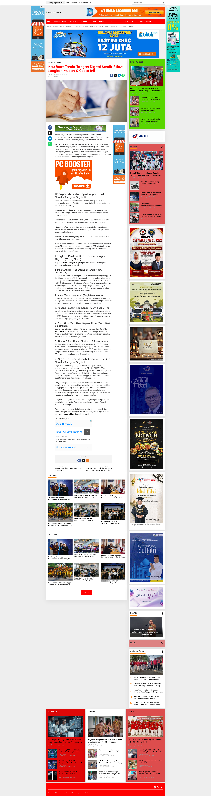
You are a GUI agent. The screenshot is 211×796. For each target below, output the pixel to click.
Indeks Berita (84, 793)
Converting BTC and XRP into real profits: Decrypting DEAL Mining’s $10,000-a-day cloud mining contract (70, 751)
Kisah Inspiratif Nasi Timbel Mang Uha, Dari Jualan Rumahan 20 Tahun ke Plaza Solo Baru (151, 751)
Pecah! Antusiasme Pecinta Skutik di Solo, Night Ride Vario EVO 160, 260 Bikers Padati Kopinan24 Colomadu (151, 194)
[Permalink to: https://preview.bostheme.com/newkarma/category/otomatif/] (162, 147)
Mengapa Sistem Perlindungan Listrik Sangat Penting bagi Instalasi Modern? (98, 468)
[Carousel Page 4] (151, 634)
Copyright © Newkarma (55, 793)
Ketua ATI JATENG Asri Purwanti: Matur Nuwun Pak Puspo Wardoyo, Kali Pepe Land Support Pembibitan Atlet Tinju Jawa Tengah (147, 685)
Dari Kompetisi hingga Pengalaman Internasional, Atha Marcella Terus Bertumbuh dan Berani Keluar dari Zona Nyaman (60, 499)
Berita (49, 76)
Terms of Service (71, 793)
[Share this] (111, 75)
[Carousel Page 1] (143, 634)
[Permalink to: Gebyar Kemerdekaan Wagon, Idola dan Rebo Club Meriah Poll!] (145, 726)
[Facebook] (79, 460)
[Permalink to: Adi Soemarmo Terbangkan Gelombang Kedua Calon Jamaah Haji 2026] (134, 122)
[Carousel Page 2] (145, 634)
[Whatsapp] (123, 75)
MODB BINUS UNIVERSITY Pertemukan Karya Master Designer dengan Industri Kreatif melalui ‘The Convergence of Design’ (113, 522)
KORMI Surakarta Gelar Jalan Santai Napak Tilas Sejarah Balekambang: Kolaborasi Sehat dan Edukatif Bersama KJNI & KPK (148, 678)
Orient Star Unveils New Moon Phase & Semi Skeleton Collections (69, 773)
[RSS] (87, 460)
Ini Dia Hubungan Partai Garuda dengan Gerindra (145, 630)
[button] (163, 3)
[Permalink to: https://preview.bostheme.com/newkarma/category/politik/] (162, 613)
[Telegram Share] (119, 75)
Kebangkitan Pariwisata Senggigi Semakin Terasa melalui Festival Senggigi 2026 (60, 524)
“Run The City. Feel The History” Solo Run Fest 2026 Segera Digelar (147, 697)
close (42, 7)
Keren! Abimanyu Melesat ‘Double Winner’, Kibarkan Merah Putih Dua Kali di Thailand (146, 174)
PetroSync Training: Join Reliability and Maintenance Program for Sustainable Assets (64, 740)
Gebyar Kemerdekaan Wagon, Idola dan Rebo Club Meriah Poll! (145, 740)
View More (86, 592)
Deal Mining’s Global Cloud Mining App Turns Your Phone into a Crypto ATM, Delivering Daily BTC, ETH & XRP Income (71, 762)
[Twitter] (83, 460)
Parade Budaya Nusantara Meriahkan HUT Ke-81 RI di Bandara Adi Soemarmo (109, 751)
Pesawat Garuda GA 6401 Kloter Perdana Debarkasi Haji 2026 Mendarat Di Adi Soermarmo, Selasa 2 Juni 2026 (150, 98)
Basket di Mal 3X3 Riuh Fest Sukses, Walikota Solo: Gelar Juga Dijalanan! (147, 703)
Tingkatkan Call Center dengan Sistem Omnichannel (68, 468)
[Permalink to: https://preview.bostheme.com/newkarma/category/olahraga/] (162, 651)
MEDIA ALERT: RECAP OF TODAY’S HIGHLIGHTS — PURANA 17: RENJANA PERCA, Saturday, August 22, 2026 (85, 496)
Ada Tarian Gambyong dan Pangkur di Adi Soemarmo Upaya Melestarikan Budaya (111, 762)
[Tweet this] (115, 75)
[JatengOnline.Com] (53, 12)
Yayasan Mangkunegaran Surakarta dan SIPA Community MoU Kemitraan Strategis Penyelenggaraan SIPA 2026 (105, 740)
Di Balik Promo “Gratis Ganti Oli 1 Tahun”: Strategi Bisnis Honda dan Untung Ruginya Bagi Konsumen (151, 215)
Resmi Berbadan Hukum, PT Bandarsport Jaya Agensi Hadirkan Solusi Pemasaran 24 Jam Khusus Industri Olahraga (85, 519)
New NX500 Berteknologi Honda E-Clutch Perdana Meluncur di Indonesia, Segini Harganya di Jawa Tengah (151, 183)
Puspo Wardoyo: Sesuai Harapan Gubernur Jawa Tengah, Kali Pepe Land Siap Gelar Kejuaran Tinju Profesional (148, 691)
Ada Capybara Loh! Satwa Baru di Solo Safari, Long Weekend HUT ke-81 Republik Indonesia (150, 762)
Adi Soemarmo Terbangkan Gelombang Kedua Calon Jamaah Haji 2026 (151, 120)
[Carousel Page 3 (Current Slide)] (148, 634)
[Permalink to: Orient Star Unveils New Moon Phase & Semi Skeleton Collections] (52, 775)
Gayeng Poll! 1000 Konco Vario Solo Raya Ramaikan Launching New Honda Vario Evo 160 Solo (152, 204)
